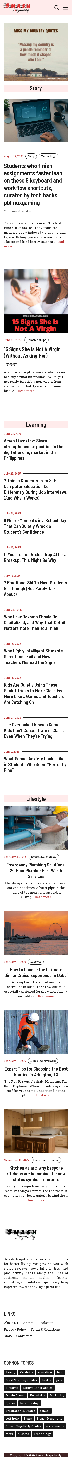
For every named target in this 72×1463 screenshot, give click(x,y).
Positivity (57, 1395)
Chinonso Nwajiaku (17, 211)
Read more (26, 391)
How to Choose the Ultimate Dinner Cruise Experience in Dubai (36, 972)
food (60, 1372)
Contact (28, 1323)
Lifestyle (35, 961)
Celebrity (26, 1372)
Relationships (36, 340)
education (45, 1372)
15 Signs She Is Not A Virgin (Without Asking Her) (32, 352)
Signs (28, 1418)
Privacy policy (15, 1329)
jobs (59, 1380)
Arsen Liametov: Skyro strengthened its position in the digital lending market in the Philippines (33, 449)
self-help (12, 1418)
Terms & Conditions (46, 1329)
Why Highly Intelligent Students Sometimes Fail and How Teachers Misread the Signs (33, 656)
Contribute (24, 1336)
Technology (48, 156)
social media (55, 1426)
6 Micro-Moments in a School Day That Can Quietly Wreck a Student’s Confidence (35, 526)
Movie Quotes (15, 1395)
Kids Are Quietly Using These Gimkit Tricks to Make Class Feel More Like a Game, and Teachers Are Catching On (34, 693)
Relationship (29, 1403)
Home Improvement (43, 856)
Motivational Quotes (38, 1388)
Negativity (37, 1395)
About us (11, 1323)
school (45, 1411)
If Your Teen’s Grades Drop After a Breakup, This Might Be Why (35, 557)
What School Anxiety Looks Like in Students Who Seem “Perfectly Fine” (35, 764)
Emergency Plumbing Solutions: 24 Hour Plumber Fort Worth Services (36, 870)
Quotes (10, 1403)
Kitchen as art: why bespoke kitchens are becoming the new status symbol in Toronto (36, 1173)
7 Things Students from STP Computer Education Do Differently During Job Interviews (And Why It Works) (35, 489)
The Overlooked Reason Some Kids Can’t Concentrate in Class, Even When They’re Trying (34, 730)
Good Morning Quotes (21, 1380)
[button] (56, 7)
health (46, 1380)
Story (31, 156)
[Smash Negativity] (16, 7)
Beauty (10, 1372)
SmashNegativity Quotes (23, 1426)
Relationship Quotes (20, 1411)
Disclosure (45, 1323)
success (23, 1434)
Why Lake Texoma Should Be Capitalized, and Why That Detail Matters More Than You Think (34, 622)
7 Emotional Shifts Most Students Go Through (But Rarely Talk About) (35, 588)
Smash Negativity (49, 1418)
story (9, 1434)
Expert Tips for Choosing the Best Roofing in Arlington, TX (36, 1071)
